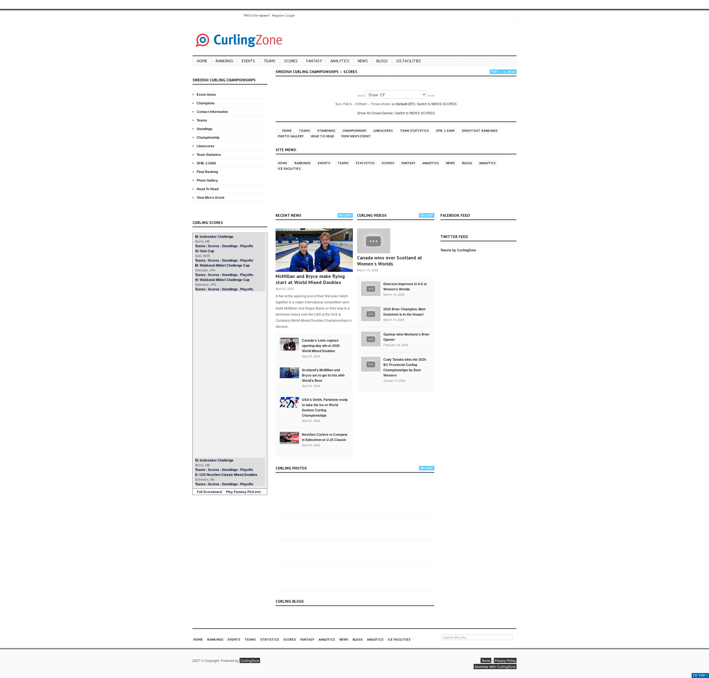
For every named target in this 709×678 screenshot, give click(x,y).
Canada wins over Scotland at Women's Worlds (389, 260)
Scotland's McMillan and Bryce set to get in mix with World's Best (323, 375)
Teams (270, 60)
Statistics (365, 163)
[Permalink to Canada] (289, 344)
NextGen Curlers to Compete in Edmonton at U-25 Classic (325, 437)
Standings (204, 128)
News (363, 60)
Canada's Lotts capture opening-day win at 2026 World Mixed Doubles (321, 345)
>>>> (431, 95)
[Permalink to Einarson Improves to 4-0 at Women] (371, 288)
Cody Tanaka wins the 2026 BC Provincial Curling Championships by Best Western (404, 367)
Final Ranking (207, 171)
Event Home (206, 94)
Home (202, 60)
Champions (206, 102)
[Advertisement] (230, 375)
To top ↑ (700, 675)
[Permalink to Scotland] (289, 372)
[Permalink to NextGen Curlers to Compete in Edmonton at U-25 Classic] (289, 437)
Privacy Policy (505, 660)
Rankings (224, 60)
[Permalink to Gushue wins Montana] (371, 338)
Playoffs (246, 245)
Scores (291, 60)
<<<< (361, 95)
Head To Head (208, 188)
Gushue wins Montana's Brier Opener (406, 337)
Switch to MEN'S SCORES (437, 103)
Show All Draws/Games (375, 112)
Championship (208, 137)
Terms (485, 660)
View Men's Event (210, 197)
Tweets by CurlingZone (458, 250)
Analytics (339, 60)
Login (291, 15)
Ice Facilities (408, 60)
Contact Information (212, 111)
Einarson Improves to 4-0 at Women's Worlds (405, 286)
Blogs (382, 60)
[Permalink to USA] (289, 402)
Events (248, 60)
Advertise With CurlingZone (495, 666)
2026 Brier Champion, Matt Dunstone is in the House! (404, 311)
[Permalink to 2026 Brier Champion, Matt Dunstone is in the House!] (371, 313)
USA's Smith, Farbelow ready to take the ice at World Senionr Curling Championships (325, 407)
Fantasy (314, 60)
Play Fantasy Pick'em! (243, 491)
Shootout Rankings (479, 130)
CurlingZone (249, 660)
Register (278, 15)
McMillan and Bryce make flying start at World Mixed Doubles (310, 279)
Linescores (205, 145)
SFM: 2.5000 (206, 163)
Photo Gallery (207, 180)
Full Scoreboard (209, 491)
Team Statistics (209, 154)
